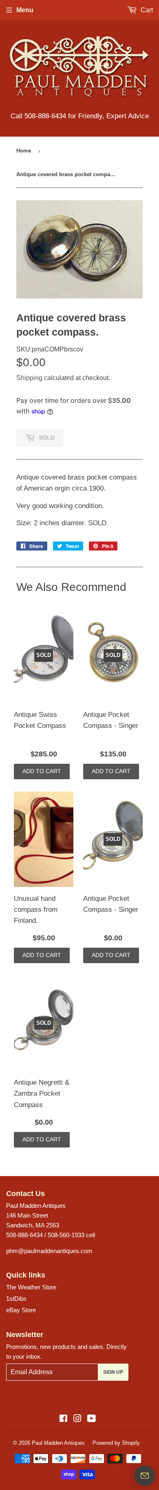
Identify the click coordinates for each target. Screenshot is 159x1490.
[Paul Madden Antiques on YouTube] (91, 1419)
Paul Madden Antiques (58, 1443)
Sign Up (113, 1372)
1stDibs (16, 1298)
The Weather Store (31, 1287)
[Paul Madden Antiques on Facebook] (63, 1419)
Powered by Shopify (116, 1443)
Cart (146, 10)
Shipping (29, 377)
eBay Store (21, 1310)
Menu (24, 10)
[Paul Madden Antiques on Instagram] (77, 1419)
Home (23, 151)
